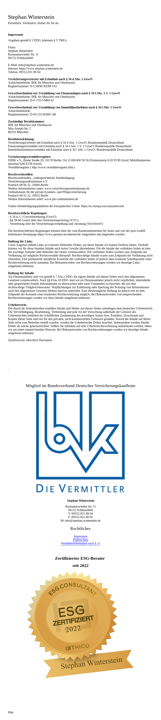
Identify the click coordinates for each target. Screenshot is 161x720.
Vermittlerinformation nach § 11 (80, 543)
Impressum (80, 536)
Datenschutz (80, 539)
